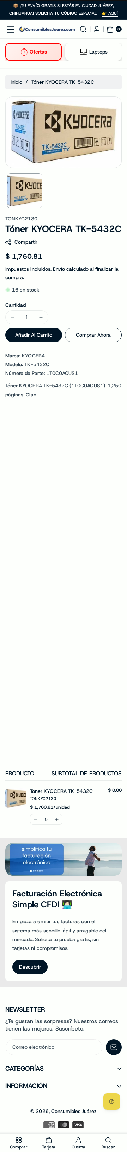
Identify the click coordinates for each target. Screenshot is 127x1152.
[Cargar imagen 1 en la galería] (24, 190)
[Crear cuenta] (96, 29)
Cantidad (15, 305)
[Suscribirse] (114, 1047)
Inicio (16, 82)
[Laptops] (83, 52)
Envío (59, 269)
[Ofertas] (24, 52)
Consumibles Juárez (74, 1111)
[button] (10, 29)
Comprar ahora (93, 335)
